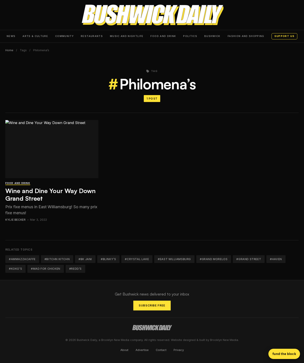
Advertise (142, 350)
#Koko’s (15, 268)
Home (9, 50)
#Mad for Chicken (45, 268)
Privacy (179, 350)
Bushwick (212, 36)
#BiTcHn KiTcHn (57, 259)
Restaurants (92, 36)
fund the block (284, 354)
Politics (190, 36)
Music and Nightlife (127, 36)
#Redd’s (75, 268)
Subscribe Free (152, 305)
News (11, 36)
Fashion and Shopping (246, 36)
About (124, 350)
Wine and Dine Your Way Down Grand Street (50, 194)
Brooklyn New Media (224, 340)
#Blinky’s (108, 259)
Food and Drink (163, 36)
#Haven (276, 259)
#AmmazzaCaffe (22, 259)
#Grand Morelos (213, 259)
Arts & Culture (35, 36)
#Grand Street (248, 259)
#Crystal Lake (137, 259)
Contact (161, 350)
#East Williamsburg (174, 259)
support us (284, 36)
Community (64, 36)
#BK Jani (85, 259)
